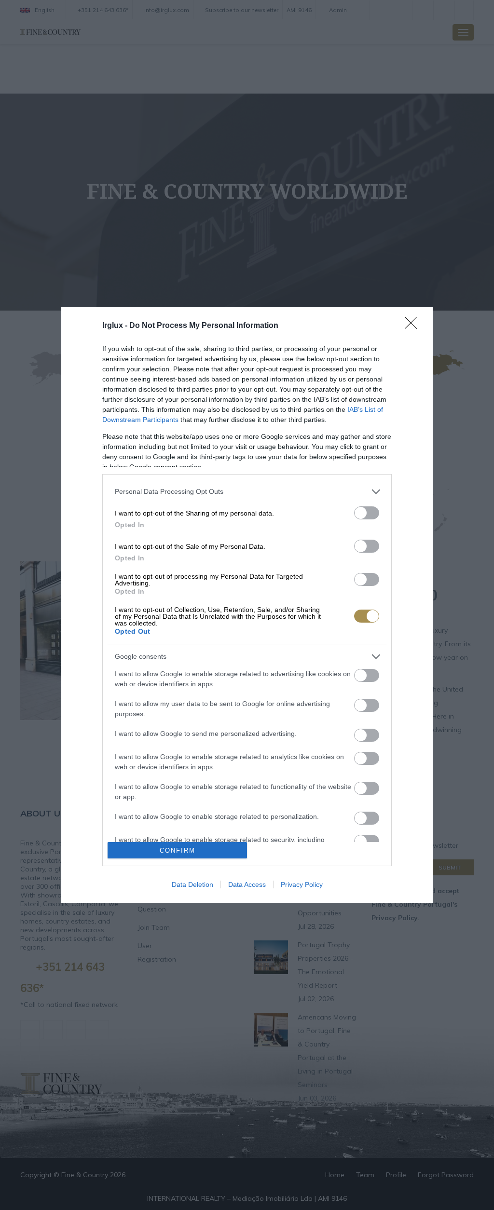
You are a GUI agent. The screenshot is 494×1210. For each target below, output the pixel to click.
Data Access (247, 884)
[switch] (366, 512)
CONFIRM (177, 850)
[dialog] (247, 605)
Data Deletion (192, 884)
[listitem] (247, 492)
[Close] (414, 326)
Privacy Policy (302, 884)
